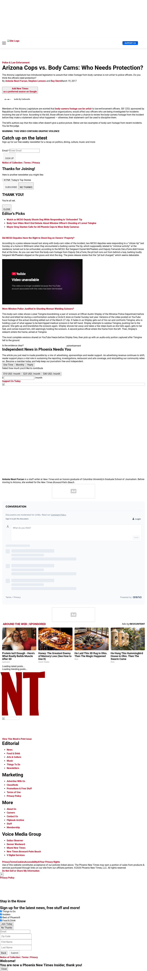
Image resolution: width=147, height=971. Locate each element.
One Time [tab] (8, 364)
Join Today (6, 924)
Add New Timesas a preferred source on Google (20, 90)
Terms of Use (14, 792)
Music (10, 760)
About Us (11, 809)
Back (3, 953)
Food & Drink (13, 753)
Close (4, 969)
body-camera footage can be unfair (73, 108)
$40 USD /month (51, 373)
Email (5, 150)
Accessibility (31, 862)
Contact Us (12, 816)
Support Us (130, 43)
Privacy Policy (14, 796)
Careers (11, 812)
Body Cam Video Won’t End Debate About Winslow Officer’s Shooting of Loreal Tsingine (51, 223)
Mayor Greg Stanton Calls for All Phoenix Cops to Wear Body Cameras (43, 227)
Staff (9, 823)
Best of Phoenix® (11, 917)
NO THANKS (26, 187)
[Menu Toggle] (4, 43)
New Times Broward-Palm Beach (24, 851)
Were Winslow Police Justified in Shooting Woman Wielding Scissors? (38, 308)
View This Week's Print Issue (17, 739)
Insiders (6, 914)
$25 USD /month (31, 373)
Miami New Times (16, 847)
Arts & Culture (14, 757)
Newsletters (13, 768)
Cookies (20, 862)
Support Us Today (11, 381)
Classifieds (12, 785)
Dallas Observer (15, 840)
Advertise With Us (16, 781)
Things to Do (9, 911)
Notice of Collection (12, 162)
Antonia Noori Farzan (16, 81)
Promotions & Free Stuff (19, 788)
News (9, 749)
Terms (27, 162)
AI (39, 862)
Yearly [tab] (30, 364)
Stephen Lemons (37, 81)
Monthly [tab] (20, 364)
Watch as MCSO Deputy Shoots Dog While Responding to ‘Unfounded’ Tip (44, 219)
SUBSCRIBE (11, 187)
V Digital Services (16, 855)
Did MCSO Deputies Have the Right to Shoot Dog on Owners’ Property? (38, 238)
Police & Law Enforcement (15, 62)
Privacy (36, 162)
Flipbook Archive (15, 820)
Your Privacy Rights (50, 862)
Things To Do (13, 764)
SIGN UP (9, 158)
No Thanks (6, 927)
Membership (13, 827)
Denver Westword (16, 844)
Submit (14, 953)
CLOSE (6, 209)
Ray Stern (56, 81)
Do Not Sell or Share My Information (20, 870)
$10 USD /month (11, 373)
